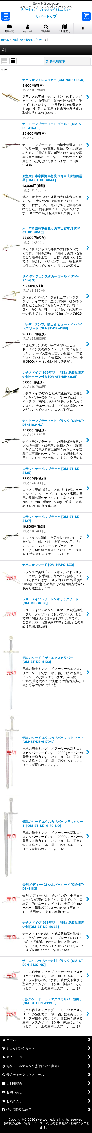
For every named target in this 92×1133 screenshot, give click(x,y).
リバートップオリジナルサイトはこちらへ (46, 9)
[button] (5, 16)
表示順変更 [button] (57, 61)
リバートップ (46, 16)
